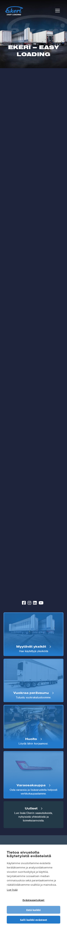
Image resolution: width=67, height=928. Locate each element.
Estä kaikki (33, 910)
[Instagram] (29, 603)
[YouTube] (41, 603)
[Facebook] (24, 603)
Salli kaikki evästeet (33, 920)
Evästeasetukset (33, 900)
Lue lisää (12, 889)
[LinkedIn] (35, 603)
